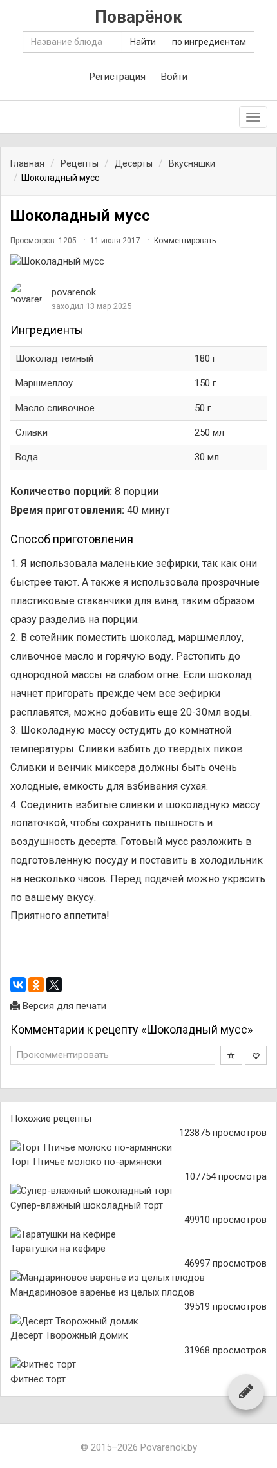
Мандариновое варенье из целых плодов (102, 1292)
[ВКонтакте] (18, 984)
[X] (54, 984)
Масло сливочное (55, 408)
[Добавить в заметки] (231, 1055)
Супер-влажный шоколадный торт (86, 1205)
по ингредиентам (209, 42)
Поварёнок (138, 17)
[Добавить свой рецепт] (246, 1391)
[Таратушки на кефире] (138, 1234)
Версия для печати (63, 1006)
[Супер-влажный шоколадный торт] (138, 1191)
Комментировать (185, 240)
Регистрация (118, 76)
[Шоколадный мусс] (138, 261)
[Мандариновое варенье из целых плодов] (138, 1277)
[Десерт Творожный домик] (138, 1321)
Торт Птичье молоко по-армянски (86, 1161)
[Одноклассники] (36, 984)
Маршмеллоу (44, 383)
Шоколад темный (54, 358)
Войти (174, 76)
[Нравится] (256, 1055)
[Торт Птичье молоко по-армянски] (138, 1147)
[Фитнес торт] (138, 1364)
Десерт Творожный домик (69, 1335)
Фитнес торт (38, 1379)
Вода (26, 457)
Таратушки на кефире (58, 1248)
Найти (143, 42)
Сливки (31, 432)
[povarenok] (26, 294)
